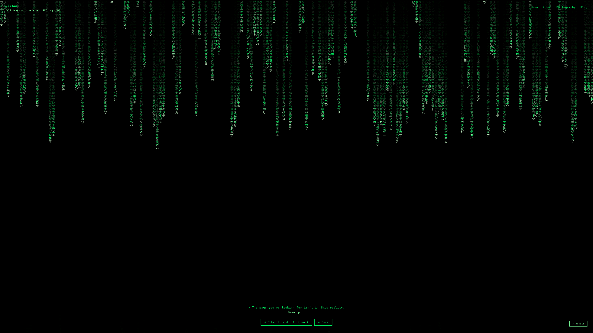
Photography (566, 7)
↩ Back (323, 322)
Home (534, 7)
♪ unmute (578, 323)
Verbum (12, 6)
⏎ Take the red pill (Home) (286, 322)
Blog (583, 7)
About (547, 7)
